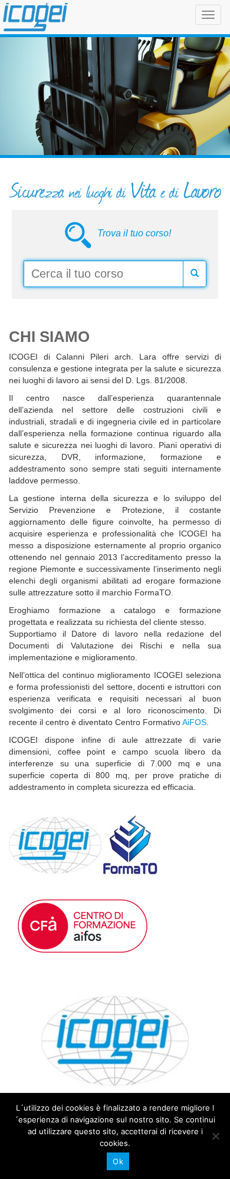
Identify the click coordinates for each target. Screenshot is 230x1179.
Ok (118, 1161)
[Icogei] (35, 17)
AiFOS (194, 722)
